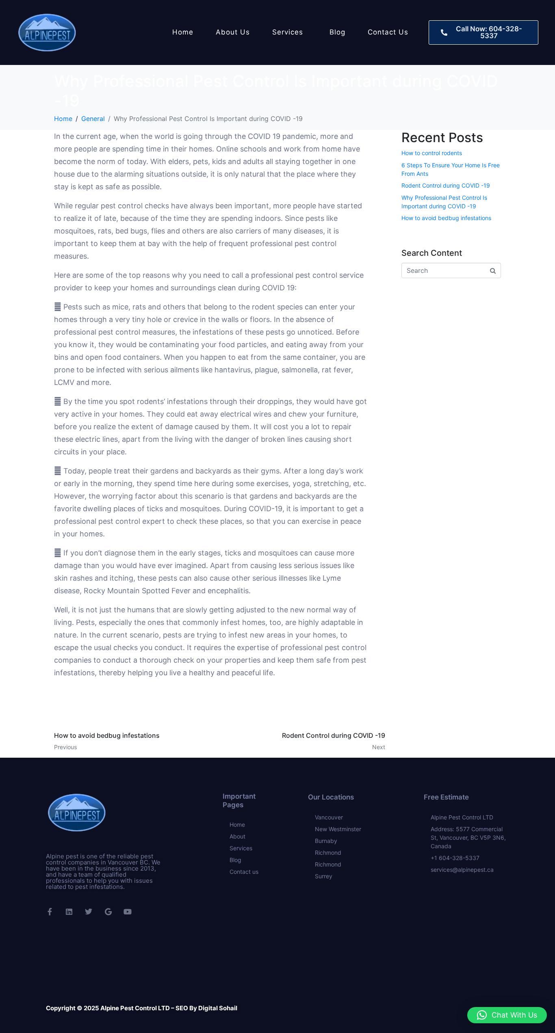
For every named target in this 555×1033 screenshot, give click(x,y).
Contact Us (388, 32)
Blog (337, 32)
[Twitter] (88, 911)
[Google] (108, 911)
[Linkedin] (69, 911)
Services (287, 32)
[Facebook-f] (49, 911)
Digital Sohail (217, 1008)
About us (233, 32)
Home (182, 32)
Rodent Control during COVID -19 (445, 185)
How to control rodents (431, 152)
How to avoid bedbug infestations (446, 217)
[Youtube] (127, 911)
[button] (507, 1015)
